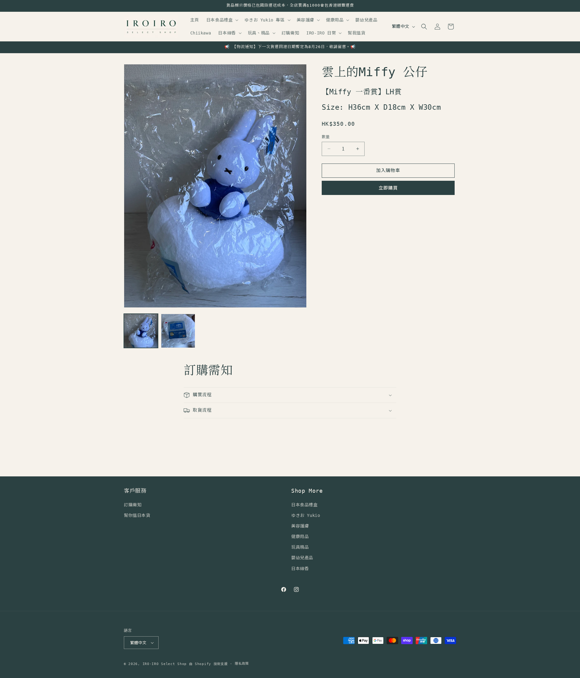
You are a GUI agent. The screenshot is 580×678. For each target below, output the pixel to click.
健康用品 (300, 536)
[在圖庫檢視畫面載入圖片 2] (178, 331)
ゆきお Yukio (305, 515)
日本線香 (300, 568)
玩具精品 (300, 547)
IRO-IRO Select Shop (165, 664)
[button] (222, 20)
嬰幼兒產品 (302, 557)
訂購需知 (132, 504)
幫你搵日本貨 (137, 515)
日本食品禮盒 (304, 504)
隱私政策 (242, 664)
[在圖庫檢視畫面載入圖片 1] (141, 331)
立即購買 (388, 188)
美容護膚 (300, 526)
